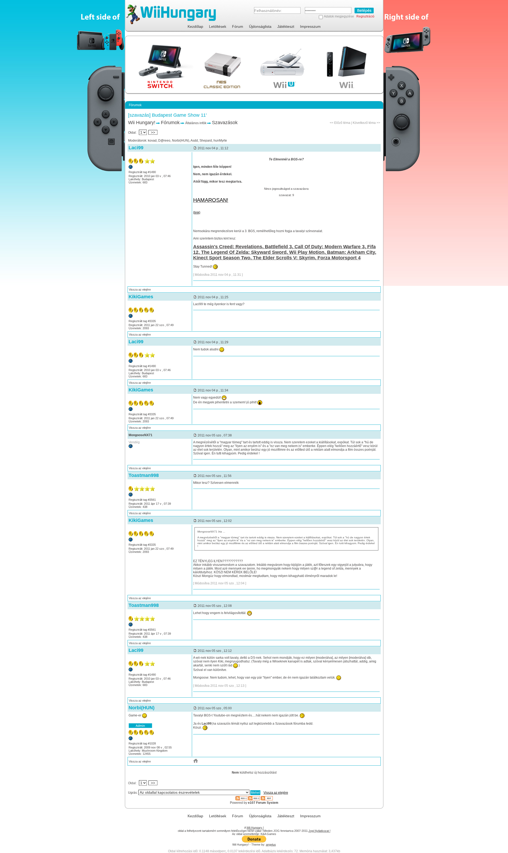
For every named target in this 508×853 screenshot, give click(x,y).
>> (153, 132)
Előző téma (342, 123)
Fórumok (170, 122)
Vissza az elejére (140, 289)
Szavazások (225, 122)
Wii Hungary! (141, 122)
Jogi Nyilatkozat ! (319, 830)
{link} (196, 212)
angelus (271, 844)
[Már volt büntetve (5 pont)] (131, 317)
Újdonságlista (260, 26)
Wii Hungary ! (255, 827)
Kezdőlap (195, 26)
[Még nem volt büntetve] (131, 447)
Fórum (237, 26)
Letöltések (217, 26)
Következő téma (364, 123)
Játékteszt (285, 26)
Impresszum (310, 26)
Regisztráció (365, 16)
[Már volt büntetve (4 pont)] (131, 168)
